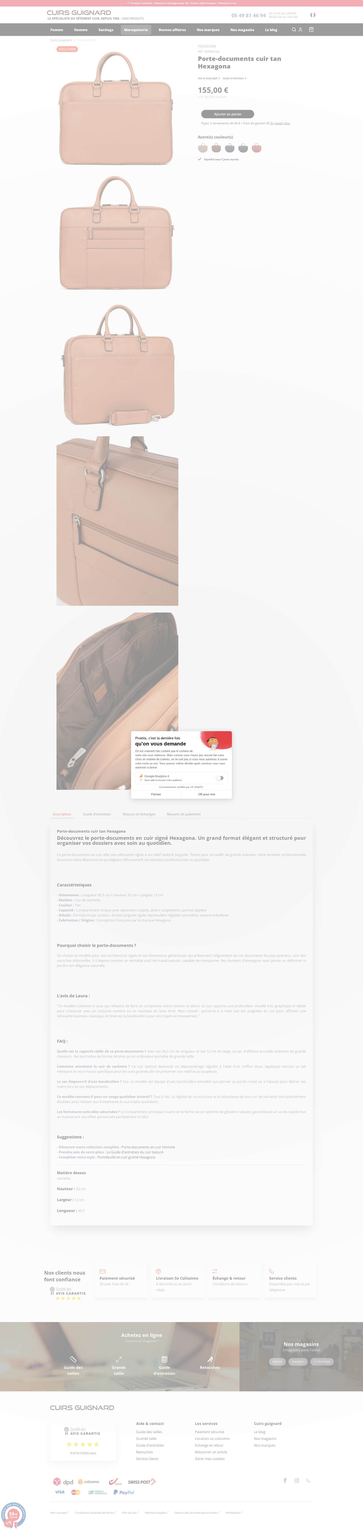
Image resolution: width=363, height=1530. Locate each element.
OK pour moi (206, 794)
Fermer (156, 794)
